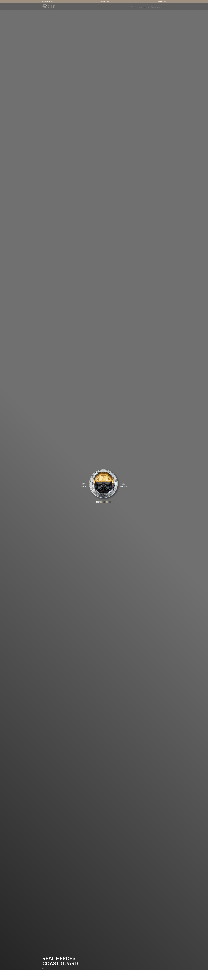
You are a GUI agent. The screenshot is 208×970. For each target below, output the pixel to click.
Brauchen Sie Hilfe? (48, 1)
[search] (131, 7)
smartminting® (145, 7)
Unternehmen (161, 7)
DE (107, 1)
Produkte (137, 7)
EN (109, 1)
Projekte (153, 7)
